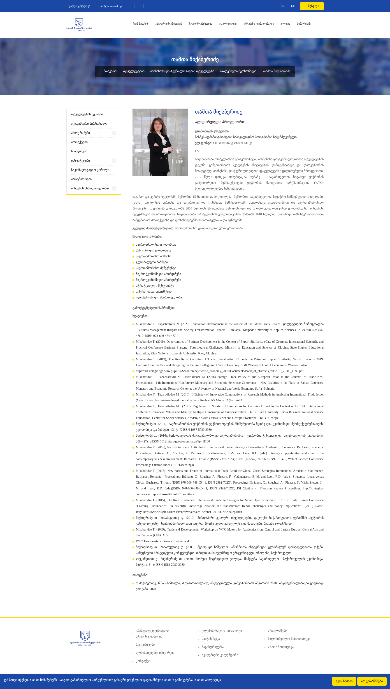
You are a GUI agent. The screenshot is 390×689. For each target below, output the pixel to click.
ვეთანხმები (344, 681)
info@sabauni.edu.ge (110, 6)
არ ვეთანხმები (372, 681)
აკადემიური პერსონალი (238, 71)
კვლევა (285, 23)
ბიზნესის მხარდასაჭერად (90, 188)
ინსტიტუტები (80, 160)
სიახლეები (79, 151)
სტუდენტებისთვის (200, 23)
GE (293, 6)
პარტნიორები (81, 179)
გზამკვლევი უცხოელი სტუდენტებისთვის (152, 633)
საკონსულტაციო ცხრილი (90, 170)
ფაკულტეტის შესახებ (87, 114)
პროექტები (79, 142)
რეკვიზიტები (145, 644)
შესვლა (313, 6)
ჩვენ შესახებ (141, 23)
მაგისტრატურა (213, 647)
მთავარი (109, 71)
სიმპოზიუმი (304, 23)
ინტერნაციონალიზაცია (259, 23)
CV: (197, 151)
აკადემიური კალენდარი (220, 655)
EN (282, 6)
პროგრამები (80, 133)
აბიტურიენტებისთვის (168, 23)
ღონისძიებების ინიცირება (155, 652)
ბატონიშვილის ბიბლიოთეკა (289, 638)
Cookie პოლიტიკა (281, 647)
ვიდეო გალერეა (79, 6)
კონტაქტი (143, 661)
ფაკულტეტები (228, 23)
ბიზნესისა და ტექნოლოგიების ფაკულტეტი (182, 71)
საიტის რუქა (211, 638)
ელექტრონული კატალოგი (222, 630)
